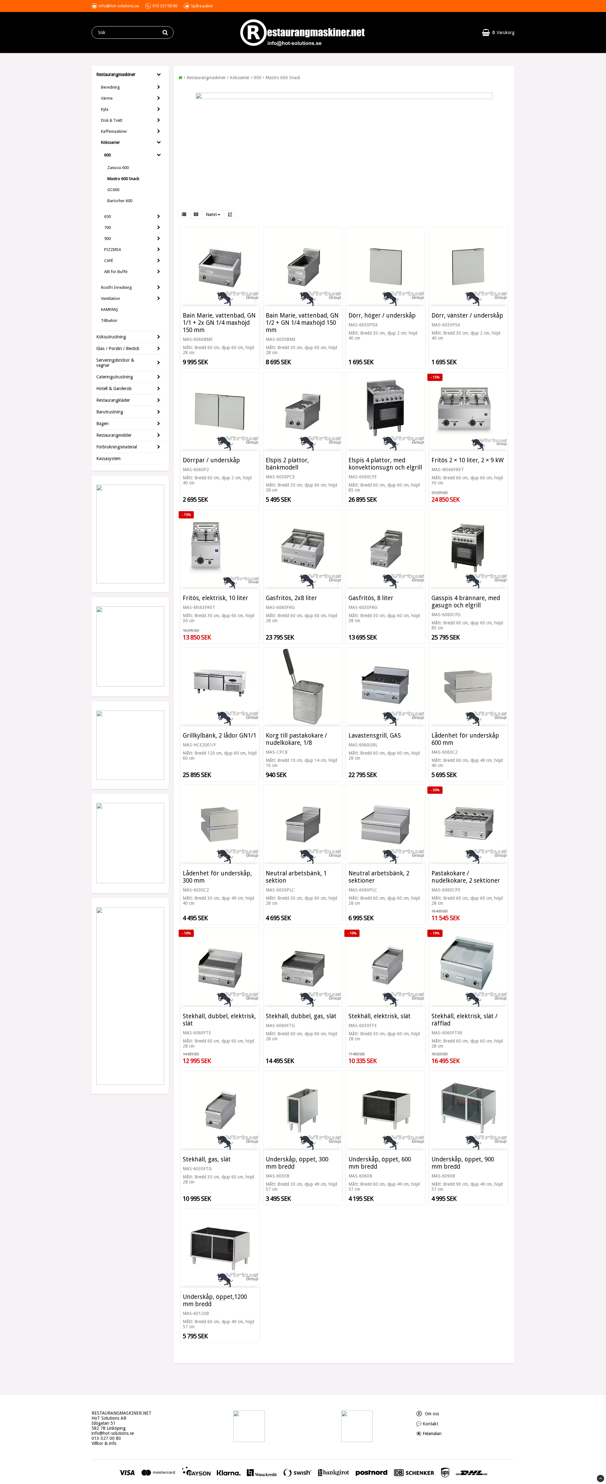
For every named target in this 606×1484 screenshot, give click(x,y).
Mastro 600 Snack (123, 178)
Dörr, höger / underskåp (382, 315)
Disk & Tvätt (111, 120)
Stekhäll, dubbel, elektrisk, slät (219, 1020)
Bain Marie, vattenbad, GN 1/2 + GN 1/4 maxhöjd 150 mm (302, 323)
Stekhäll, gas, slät (207, 1159)
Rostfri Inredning (116, 287)
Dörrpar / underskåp (211, 460)
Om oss (427, 1413)
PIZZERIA (112, 249)
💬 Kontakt (427, 1423)
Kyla (104, 109)
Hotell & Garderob (114, 388)
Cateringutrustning (114, 376)
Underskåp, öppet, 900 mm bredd (462, 1163)
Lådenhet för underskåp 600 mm (465, 739)
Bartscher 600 (119, 200)
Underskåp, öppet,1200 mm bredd (215, 1300)
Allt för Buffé (116, 271)
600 (107, 155)
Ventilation (110, 298)
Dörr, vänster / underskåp (467, 315)
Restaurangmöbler (114, 435)
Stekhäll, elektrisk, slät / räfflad (464, 1020)
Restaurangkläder (113, 400)
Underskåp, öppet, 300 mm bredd (297, 1163)
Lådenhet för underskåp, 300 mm (217, 877)
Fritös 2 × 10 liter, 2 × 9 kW (467, 460)
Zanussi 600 (118, 167)
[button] (498, 32)
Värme (107, 98)
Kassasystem (108, 458)
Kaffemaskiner (114, 131)
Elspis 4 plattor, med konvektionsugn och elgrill (385, 464)
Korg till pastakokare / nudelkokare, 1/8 (296, 739)
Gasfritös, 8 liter (370, 598)
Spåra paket (202, 5)
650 (107, 216)
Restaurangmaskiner (115, 74)
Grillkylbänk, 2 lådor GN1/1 (219, 735)
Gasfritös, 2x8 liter (291, 598)
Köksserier (110, 142)
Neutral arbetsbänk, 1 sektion (296, 877)
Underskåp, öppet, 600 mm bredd (379, 1163)
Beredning (110, 87)
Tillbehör (109, 320)
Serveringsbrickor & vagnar (115, 363)
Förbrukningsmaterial (116, 446)
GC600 (113, 189)
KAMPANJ (109, 309)
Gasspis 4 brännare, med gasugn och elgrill (465, 601)
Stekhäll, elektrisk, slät (379, 1016)
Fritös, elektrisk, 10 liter (215, 598)
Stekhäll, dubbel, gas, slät (301, 1016)
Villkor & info (104, 1443)
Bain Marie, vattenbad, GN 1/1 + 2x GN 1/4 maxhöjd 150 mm (219, 323)
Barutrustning (109, 411)
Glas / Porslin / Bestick (118, 348)
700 (107, 227)
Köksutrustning (111, 336)
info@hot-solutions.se (113, 1433)
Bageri (102, 423)
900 (107, 238)
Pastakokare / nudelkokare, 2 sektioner (465, 877)
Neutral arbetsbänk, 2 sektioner (378, 877)
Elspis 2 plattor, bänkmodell (287, 464)
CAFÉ (108, 260)
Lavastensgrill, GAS (374, 735)
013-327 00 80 (106, 1438)
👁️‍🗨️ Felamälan (429, 1433)
